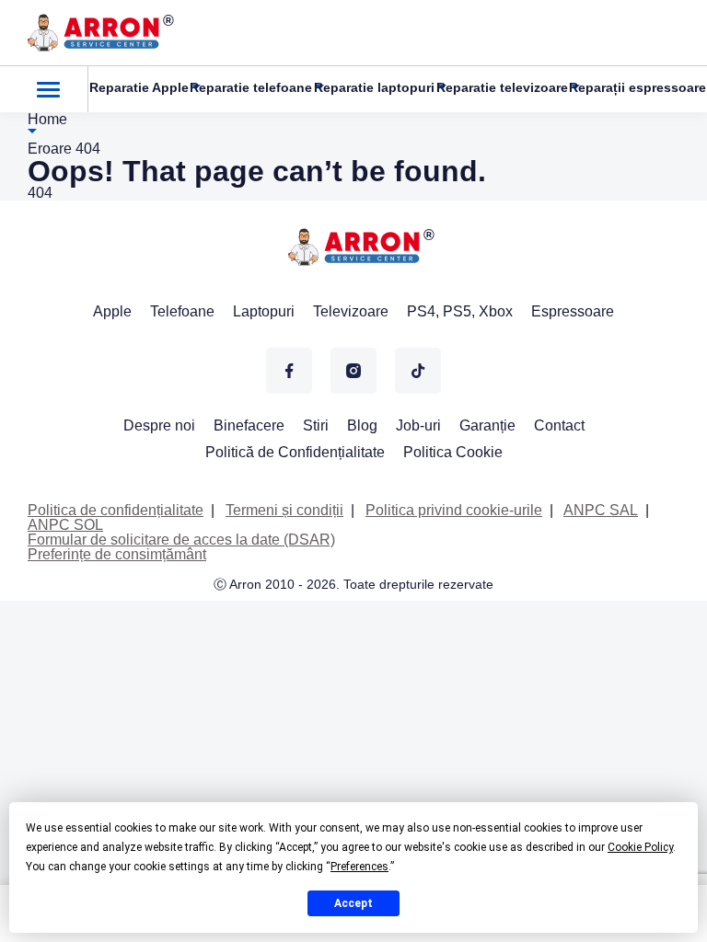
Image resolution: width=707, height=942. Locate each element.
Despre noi (159, 425)
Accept (353, 903)
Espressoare (572, 311)
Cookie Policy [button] (640, 847)
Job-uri (418, 425)
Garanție (487, 425)
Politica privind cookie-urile (453, 510)
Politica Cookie (453, 452)
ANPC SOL (65, 525)
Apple (112, 311)
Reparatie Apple (139, 87)
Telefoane (182, 311)
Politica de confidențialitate (115, 510)
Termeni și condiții (284, 510)
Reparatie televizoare (502, 87)
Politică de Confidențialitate (295, 452)
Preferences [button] (359, 866)
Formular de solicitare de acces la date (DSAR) (181, 539)
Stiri (316, 425)
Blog (362, 425)
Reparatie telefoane (251, 87)
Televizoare (350, 311)
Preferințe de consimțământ (117, 554)
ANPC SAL (600, 510)
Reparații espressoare (637, 87)
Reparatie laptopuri (374, 87)
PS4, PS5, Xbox (460, 311)
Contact (559, 425)
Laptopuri (264, 311)
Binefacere (249, 425)
